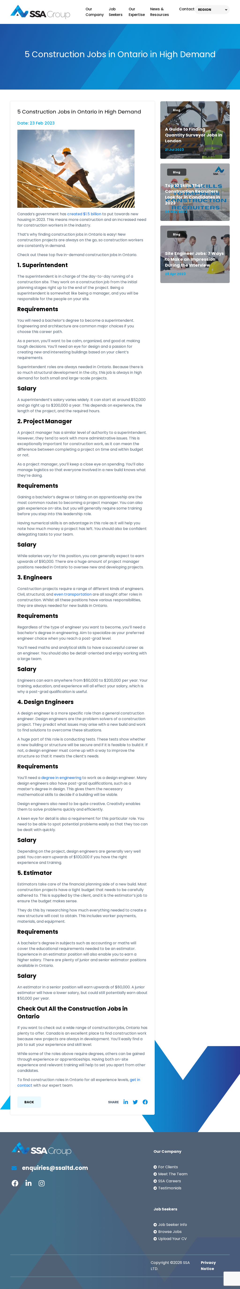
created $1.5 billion (84, 214)
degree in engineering (61, 777)
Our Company (95, 12)
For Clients (168, 1167)
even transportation (73, 594)
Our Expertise (137, 12)
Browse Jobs (170, 1231)
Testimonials (169, 1188)
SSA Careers (169, 1181)
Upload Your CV (172, 1238)
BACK (29, 1102)
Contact (187, 9)
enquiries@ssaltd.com (54, 1168)
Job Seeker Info (172, 1224)
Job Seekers (116, 12)
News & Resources (159, 12)
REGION (204, 9)
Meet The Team (173, 1174)
